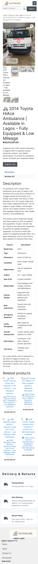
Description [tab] (9, 172)
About (4, 549)
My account (6, 558)
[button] (31, 26)
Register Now (10, 164)
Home (5, 15)
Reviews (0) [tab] (9, 176)
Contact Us (6, 553)
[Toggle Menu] (35, 3)
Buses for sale (14, 15)
